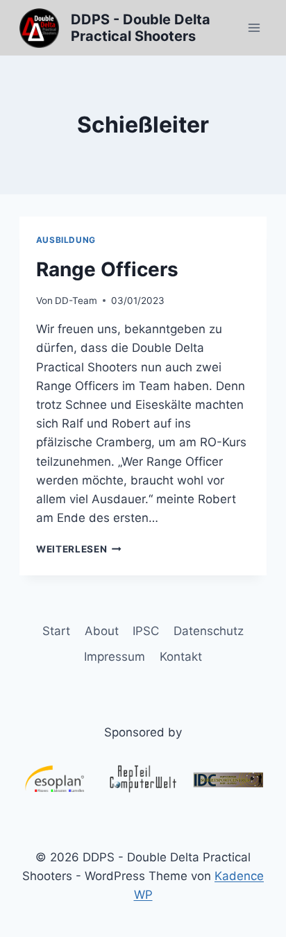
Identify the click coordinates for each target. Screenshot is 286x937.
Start (56, 631)
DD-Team (76, 300)
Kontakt (181, 657)
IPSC (146, 631)
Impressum (114, 657)
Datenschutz (209, 631)
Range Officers (107, 269)
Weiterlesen (78, 549)
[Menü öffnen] (254, 27)
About (102, 631)
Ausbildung (66, 240)
